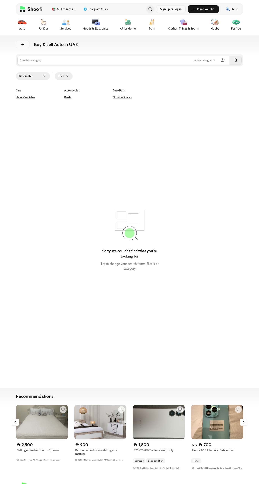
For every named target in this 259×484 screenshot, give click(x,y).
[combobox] (205, 60)
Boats (67, 97)
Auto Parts (119, 90)
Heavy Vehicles (25, 97)
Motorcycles (72, 90)
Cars (18, 90)
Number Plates (122, 97)
